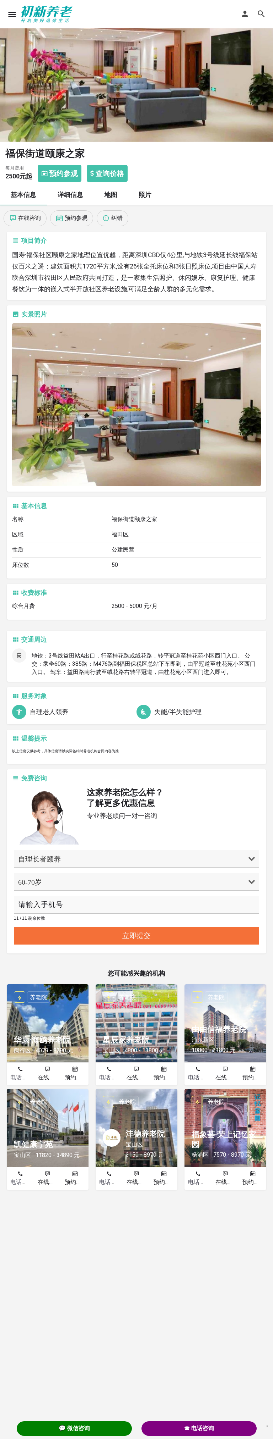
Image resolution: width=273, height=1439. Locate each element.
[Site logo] (48, 14)
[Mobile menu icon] (12, 14)
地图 (111, 194)
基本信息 (23, 194)
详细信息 (70, 194)
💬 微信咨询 (74, 1428)
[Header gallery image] (136, 71)
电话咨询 (21, 1077)
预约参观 (76, 1077)
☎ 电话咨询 (199, 1428)
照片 (145, 194)
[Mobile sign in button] (245, 13)
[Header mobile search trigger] (261, 13)
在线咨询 (49, 1077)
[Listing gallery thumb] (136, 404)
